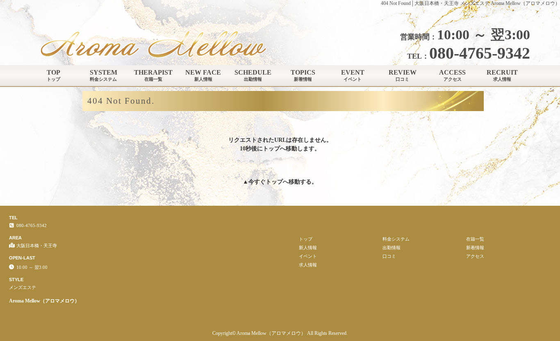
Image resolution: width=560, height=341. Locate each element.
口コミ (389, 256)
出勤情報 (391, 247)
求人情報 (308, 264)
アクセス (475, 256)
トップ (274, 182)
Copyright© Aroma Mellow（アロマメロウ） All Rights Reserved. (280, 333)
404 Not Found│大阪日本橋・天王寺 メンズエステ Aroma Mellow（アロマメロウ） (470, 3)
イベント (308, 256)
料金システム (396, 238)
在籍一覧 (475, 238)
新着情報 (475, 247)
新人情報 (308, 247)
